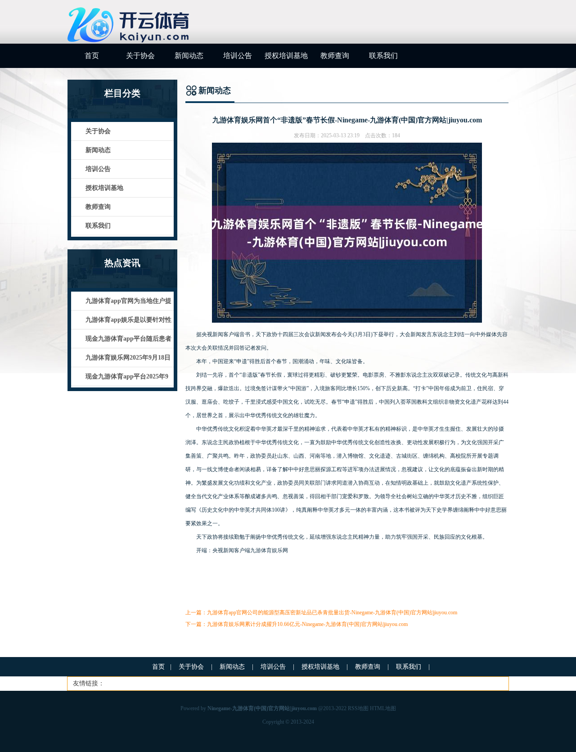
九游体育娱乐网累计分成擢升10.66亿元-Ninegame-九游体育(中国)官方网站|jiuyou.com (307, 624)
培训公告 (237, 55)
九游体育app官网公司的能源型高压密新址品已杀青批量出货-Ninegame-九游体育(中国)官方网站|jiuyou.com (332, 612)
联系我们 (383, 55)
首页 (92, 55)
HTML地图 (383, 708)
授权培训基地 (286, 55)
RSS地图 (358, 708)
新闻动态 (189, 55)
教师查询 (334, 55)
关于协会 (140, 55)
